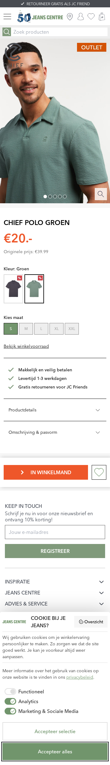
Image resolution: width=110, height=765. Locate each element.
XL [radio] (56, 328)
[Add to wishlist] (99, 472)
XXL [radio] (71, 328)
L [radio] (41, 328)
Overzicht (93, 621)
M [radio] (26, 328)
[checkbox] (23, 691)
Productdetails (22, 410)
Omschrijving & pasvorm (33, 432)
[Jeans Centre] (40, 16)
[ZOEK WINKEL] (70, 16)
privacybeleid (79, 677)
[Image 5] (65, 196)
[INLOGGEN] (81, 16)
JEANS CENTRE (22, 593)
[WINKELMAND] (101, 16)
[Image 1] (45, 196)
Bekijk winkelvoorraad (26, 346)
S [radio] (11, 328)
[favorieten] (91, 16)
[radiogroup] (54, 329)
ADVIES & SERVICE (26, 604)
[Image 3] (55, 196)
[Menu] (7, 16)
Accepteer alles (55, 751)
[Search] (6, 32)
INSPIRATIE (17, 582)
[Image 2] (50, 196)
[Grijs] (13, 289)
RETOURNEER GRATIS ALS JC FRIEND (58, 4)
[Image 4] (60, 196)
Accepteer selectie (55, 731)
